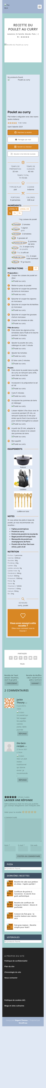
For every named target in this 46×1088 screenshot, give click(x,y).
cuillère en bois (23, 511)
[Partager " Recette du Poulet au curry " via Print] (35, 657)
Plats (34, 34)
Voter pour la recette (12, 812)
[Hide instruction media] (35, 268)
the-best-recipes (21, 745)
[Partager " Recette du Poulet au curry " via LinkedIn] (25, 657)
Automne (11, 34)
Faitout (23, 467)
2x (14, 213)
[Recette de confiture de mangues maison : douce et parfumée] (10, 904)
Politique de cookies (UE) (14, 1000)
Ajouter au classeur (24, 147)
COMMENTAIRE (10, 817)
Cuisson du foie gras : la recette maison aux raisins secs (25, 916)
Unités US (24, 209)
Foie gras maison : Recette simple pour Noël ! (25, 926)
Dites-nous (16, 628)
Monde (28, 34)
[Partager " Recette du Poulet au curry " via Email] (30, 657)
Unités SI (13, 209)
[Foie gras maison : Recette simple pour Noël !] (10, 927)
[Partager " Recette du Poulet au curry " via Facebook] (10, 657)
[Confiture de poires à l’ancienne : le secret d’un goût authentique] (10, 893)
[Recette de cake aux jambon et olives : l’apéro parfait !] (10, 883)
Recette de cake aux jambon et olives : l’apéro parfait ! (26, 883)
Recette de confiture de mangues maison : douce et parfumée (25, 905)
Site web (33, 845)
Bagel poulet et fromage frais (24, 536)
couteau (23, 489)
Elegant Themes (21, 1020)
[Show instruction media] (30, 268)
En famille (20, 34)
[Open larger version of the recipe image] (23, 93)
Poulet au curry (18, 531)
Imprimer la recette (24, 132)
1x (10, 213)
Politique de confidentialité (15, 961)
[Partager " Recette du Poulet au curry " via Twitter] (15, 657)
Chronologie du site (12, 972)
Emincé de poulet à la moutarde (25, 534)
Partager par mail (24, 140)
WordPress (23, 1023)
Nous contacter (10, 978)
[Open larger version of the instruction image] (19, 281)
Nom (7, 845)
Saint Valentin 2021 (15, 127)
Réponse (23, 733)
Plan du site (9, 966)
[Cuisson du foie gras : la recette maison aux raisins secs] (10, 915)
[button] (8, 123)
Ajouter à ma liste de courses (24, 154)
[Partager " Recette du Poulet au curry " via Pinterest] (20, 657)
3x (19, 213)
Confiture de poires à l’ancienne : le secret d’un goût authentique (24, 893)
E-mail (21, 845)
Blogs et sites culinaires (14, 1006)
